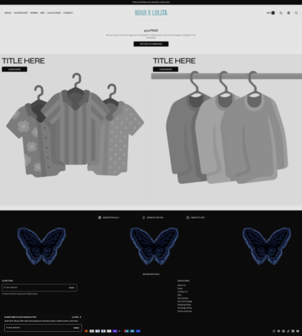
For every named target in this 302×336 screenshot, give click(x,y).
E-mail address (12, 327)
